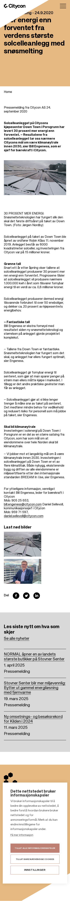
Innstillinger (35, 870)
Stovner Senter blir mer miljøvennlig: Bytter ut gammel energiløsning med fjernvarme (35, 688)
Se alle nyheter (16, 639)
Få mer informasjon (21, 835)
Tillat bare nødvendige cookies (35, 859)
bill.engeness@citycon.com (23, 504)
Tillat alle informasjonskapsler (35, 848)
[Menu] (63, 6)
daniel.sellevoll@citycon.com (23, 516)
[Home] (14, 6)
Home (8, 92)
